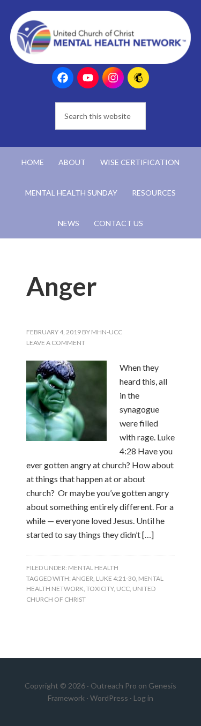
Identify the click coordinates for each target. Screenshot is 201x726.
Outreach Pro (114, 685)
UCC (123, 589)
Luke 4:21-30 (116, 578)
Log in (143, 697)
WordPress (109, 697)
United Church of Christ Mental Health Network (100, 37)
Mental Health (93, 568)
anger (82, 578)
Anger (61, 286)
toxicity (100, 589)
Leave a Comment (55, 343)
